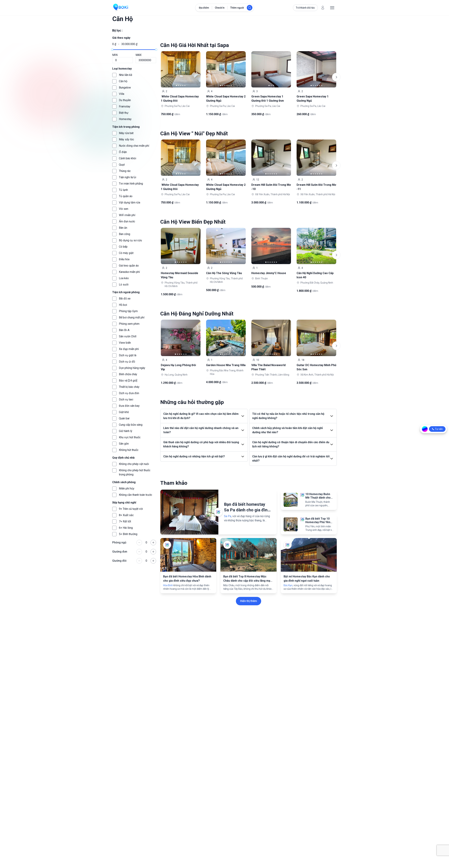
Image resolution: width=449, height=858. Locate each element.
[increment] (153, 542)
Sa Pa (227, 516)
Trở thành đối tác (305, 7)
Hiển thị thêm (248, 601)
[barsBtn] (332, 7)
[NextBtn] (336, 77)
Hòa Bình (168, 585)
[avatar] (323, 8)
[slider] (112, 49)
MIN (115, 55)
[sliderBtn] (195, 69)
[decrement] (139, 542)
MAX (139, 55)
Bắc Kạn (288, 585)
